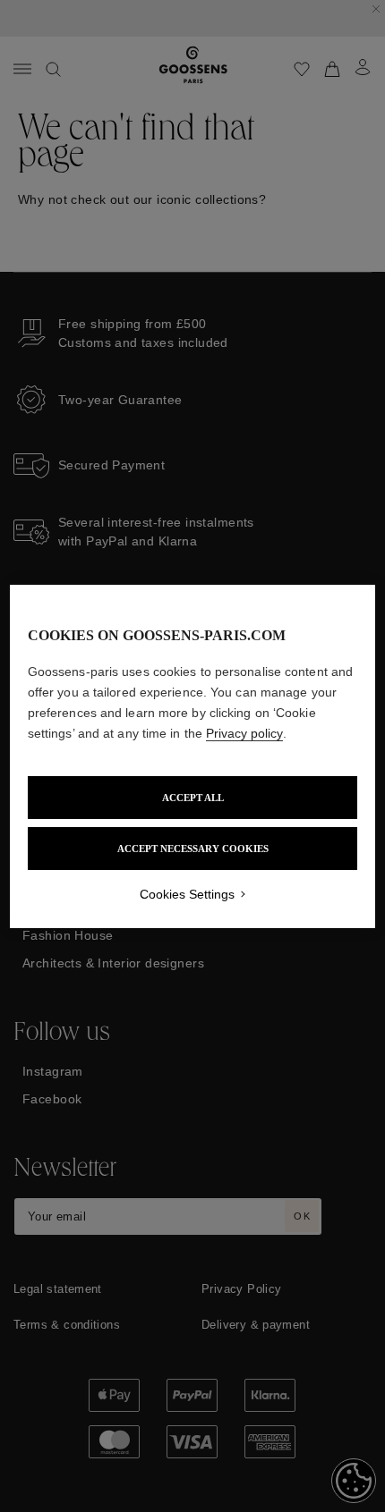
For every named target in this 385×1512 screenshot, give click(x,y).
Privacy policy (244, 733)
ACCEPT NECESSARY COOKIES (193, 848)
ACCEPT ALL (193, 797)
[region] (193, 756)
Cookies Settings (187, 894)
